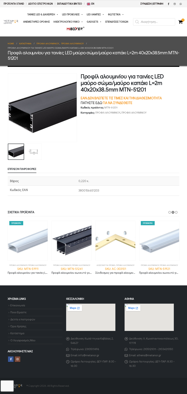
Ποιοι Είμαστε (18, 312)
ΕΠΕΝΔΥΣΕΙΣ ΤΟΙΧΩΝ (116, 21)
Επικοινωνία (17, 305)
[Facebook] (168, 3)
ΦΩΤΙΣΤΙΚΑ (114, 14)
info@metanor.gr (88, 355)
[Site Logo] (11, 22)
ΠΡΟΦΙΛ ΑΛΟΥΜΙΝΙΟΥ (107, 112)
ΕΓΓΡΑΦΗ (158, 3)
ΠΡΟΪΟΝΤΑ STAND (14, 3)
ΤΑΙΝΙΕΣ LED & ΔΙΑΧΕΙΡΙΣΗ (41, 14)
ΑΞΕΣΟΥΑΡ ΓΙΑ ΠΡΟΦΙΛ (106, 265)
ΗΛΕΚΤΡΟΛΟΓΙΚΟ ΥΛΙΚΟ (67, 21)
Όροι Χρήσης (18, 326)
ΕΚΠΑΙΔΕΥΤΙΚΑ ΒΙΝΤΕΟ (69, 3)
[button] (8, 107)
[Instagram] (174, 3)
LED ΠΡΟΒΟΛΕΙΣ (71, 14)
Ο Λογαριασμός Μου (22, 340)
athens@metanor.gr (149, 355)
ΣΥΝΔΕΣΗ (145, 3)
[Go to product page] (71, 241)
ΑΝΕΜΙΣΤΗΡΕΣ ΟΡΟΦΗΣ (36, 21)
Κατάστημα (17, 333)
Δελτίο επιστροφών (40, 3)
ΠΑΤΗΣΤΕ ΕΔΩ (91, 103)
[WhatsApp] (180, 3)
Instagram (17, 359)
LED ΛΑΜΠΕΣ (94, 14)
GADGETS (92, 21)
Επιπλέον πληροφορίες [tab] (22, 169)
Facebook (11, 359)
